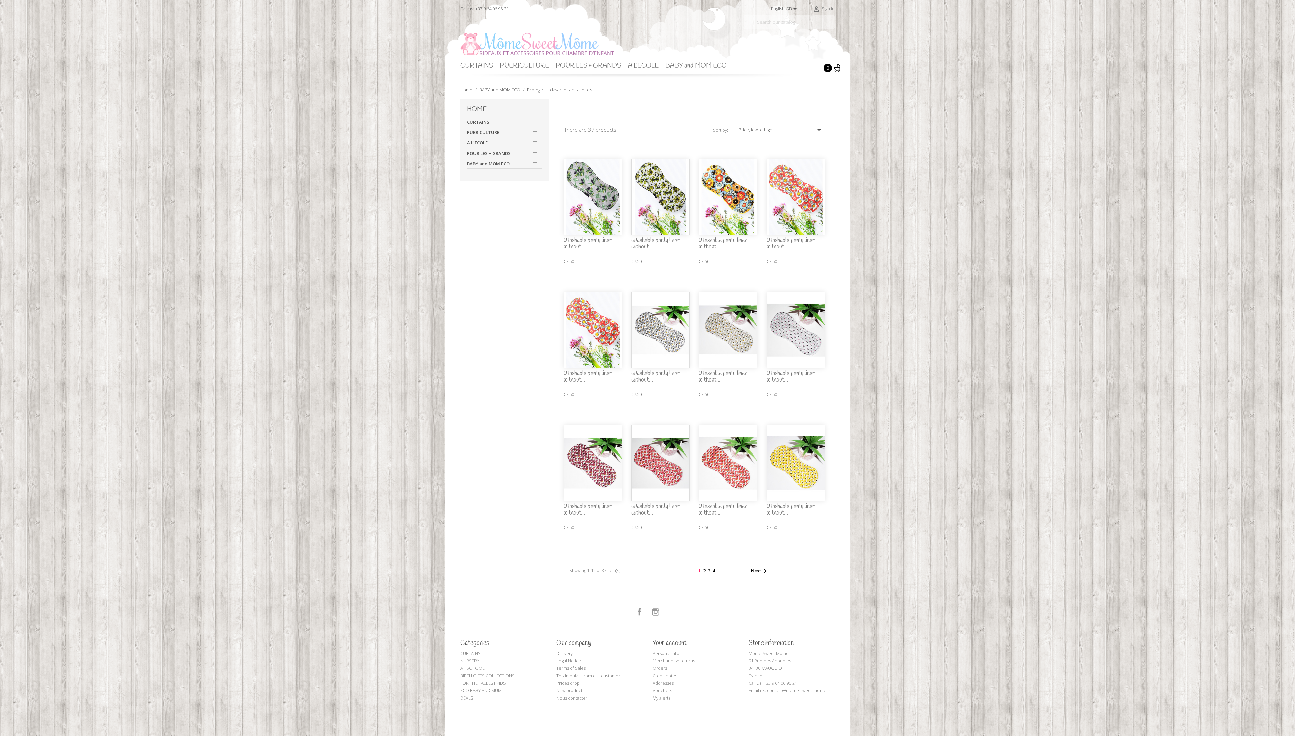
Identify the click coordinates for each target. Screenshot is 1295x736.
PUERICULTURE (524, 65)
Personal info (666, 653)
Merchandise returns (674, 661)
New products (570, 690)
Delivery (564, 653)
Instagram (655, 612)
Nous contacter (571, 698)
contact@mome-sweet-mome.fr (798, 690)
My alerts (661, 698)
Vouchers (662, 690)
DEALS (466, 698)
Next (760, 571)
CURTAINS (476, 65)
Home (477, 109)
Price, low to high (781, 130)
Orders (660, 668)
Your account (670, 643)
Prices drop (568, 683)
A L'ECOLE (643, 65)
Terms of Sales (571, 668)
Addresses (663, 683)
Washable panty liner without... (588, 244)
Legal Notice (568, 661)
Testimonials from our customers (589, 676)
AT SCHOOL (472, 668)
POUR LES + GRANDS (588, 65)
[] (832, 26)
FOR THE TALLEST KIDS (483, 683)
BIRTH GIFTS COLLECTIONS (487, 676)
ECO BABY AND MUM (481, 690)
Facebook (639, 612)
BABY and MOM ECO (696, 65)
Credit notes (665, 676)
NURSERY (469, 661)
